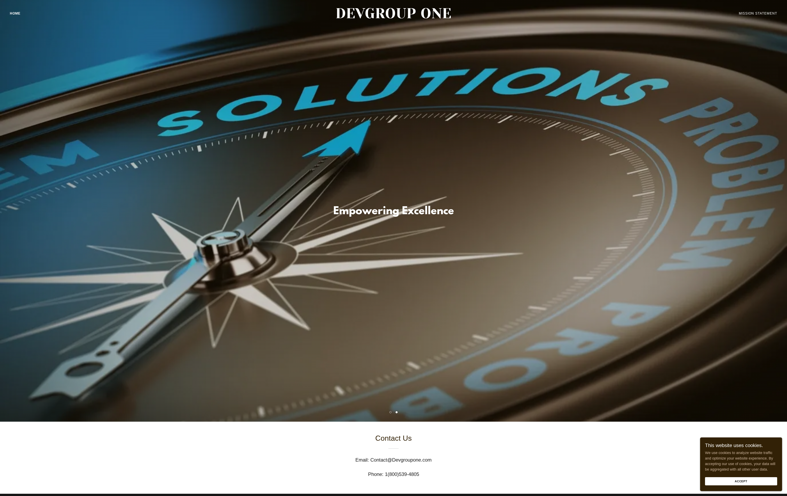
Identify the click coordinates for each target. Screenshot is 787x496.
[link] (393, 17)
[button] (390, 412)
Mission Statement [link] (758, 13)
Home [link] (15, 13)
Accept (741, 481)
